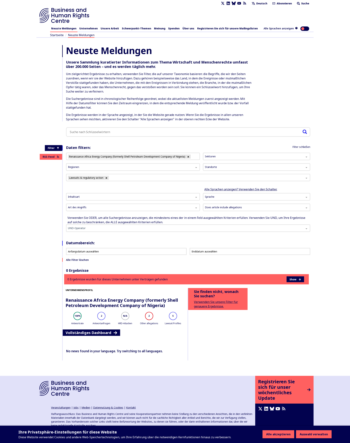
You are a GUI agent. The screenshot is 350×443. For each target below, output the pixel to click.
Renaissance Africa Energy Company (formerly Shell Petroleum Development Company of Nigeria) (122, 302)
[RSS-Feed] (244, 3)
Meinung (159, 28)
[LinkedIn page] (228, 3)
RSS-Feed (49, 156)
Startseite (57, 35)
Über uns (188, 28)
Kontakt (131, 407)
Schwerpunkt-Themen (136, 28)
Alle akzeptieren (278, 434)
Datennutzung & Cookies (108, 407)
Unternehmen (88, 28)
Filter (51, 148)
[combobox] (133, 197)
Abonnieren (284, 3)
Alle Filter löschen (77, 260)
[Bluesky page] (234, 3)
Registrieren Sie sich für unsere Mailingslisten (227, 28)
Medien (85, 407)
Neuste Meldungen (63, 28)
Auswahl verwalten (314, 434)
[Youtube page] (239, 3)
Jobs (76, 407)
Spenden (174, 28)
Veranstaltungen (61, 407)
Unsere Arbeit (110, 28)
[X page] (223, 3)
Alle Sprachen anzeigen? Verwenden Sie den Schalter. (240, 189)
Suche (305, 3)
